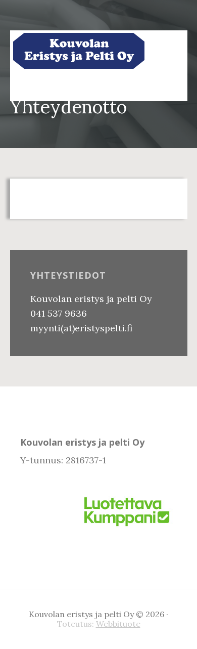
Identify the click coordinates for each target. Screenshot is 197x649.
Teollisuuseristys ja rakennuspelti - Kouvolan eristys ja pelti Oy (78, 50)
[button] (164, 86)
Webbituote (118, 624)
